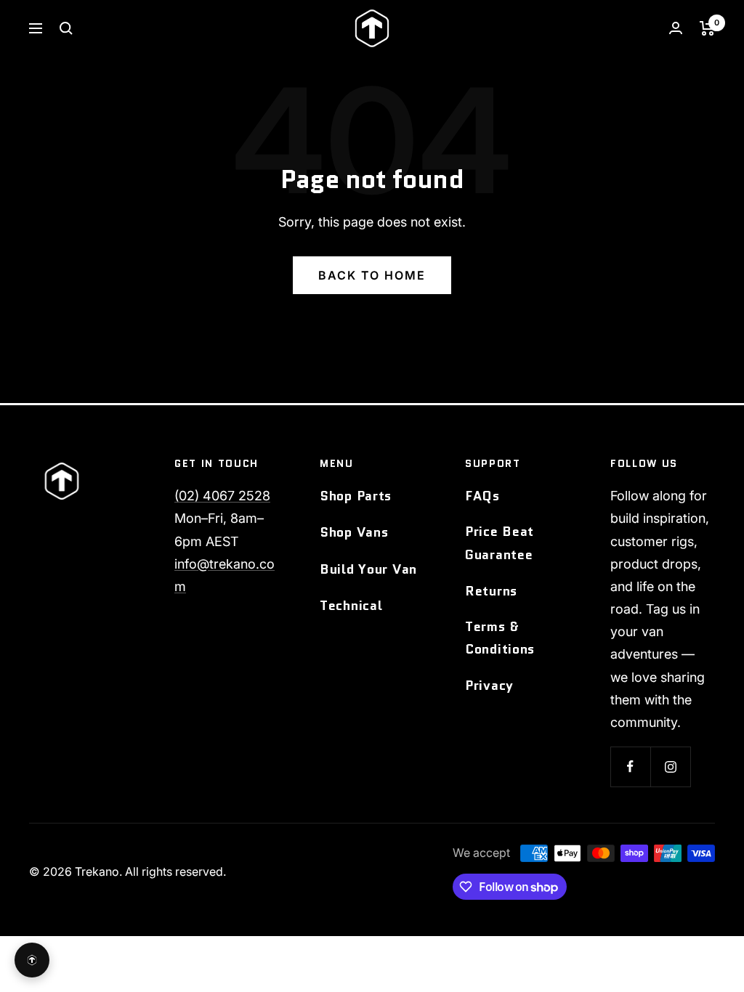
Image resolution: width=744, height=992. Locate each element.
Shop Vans (354, 532)
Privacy (489, 685)
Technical (351, 605)
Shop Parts (356, 496)
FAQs (482, 496)
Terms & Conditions (500, 638)
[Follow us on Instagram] (670, 766)
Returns (491, 591)
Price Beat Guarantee (499, 543)
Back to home (372, 275)
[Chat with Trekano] (32, 960)
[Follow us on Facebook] (630, 766)
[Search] (66, 28)
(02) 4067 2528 (222, 495)
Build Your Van (368, 569)
